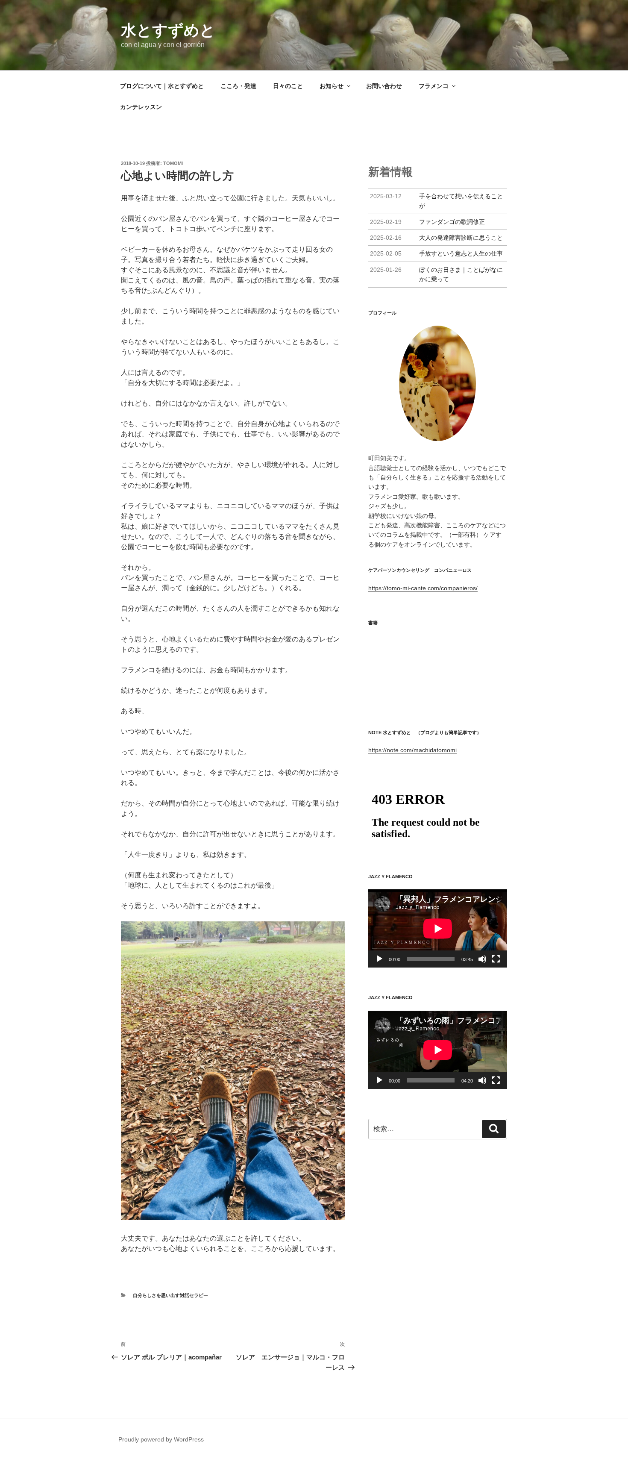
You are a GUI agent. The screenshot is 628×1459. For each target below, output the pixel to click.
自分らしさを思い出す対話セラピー (170, 1295)
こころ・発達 (238, 85)
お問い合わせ (384, 85)
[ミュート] (482, 959)
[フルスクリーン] (496, 959)
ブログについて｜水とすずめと (162, 85)
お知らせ (331, 85)
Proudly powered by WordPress (161, 1439)
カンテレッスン (141, 106)
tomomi (173, 163)
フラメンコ (434, 85)
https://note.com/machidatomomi (412, 750)
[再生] (379, 959)
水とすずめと (168, 30)
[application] (437, 928)
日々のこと (288, 85)
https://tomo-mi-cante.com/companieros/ (423, 588)
